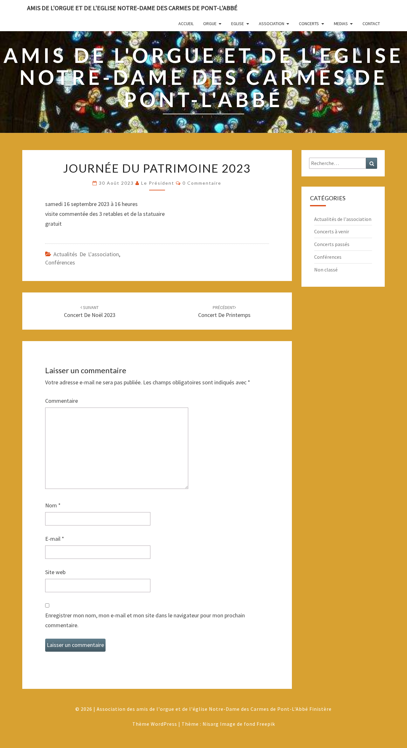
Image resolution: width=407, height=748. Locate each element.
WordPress (164, 724)
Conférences (60, 262)
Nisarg (211, 724)
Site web (55, 572)
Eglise (237, 23)
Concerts (309, 23)
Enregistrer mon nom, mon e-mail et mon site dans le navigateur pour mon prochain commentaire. (145, 620)
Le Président (157, 183)
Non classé (326, 269)
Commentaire (61, 400)
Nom (53, 505)
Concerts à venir (331, 231)
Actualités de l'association (86, 254)
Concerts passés (331, 244)
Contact (371, 23)
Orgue (210, 23)
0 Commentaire (202, 183)
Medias (341, 23)
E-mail (54, 538)
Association (271, 23)
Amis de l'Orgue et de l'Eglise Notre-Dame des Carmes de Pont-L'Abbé (132, 8)
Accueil (186, 23)
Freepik (266, 724)
